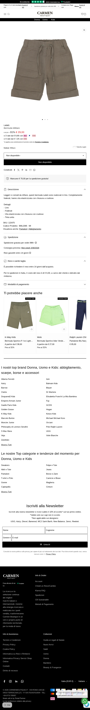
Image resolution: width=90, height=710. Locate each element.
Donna (37, 20)
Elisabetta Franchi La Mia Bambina (61, 396)
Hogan (49, 409)
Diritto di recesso (10, 671)
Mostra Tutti (6, 445)
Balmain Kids (52, 383)
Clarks (4, 392)
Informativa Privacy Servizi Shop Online (17, 660)
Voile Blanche (52, 435)
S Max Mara (6, 431)
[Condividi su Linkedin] (26, 170)
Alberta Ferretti (7, 379)
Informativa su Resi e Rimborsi (16, 654)
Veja (3, 435)
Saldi (45, 649)
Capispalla (5, 487)
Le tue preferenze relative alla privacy (17, 701)
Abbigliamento (35, 229)
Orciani (49, 422)
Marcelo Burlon (7, 418)
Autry (3, 383)
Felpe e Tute (51, 465)
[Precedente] (31, 6)
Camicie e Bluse (53, 478)
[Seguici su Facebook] (4, 681)
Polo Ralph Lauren (54, 427)
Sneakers (5, 465)
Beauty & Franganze (52, 667)
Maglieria (50, 482)
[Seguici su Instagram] (10, 681)
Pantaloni (23, 229)
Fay (47, 401)
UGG (48, 431)
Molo (39, 337)
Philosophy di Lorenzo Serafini (14, 427)
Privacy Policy (51, 554)
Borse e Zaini (52, 474)
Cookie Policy (9, 649)
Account (38, 581)
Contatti (6, 666)
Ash (48, 379)
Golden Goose (7, 409)
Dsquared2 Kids (8, 396)
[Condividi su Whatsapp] (34, 170)
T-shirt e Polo (7, 478)
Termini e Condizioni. (42, 142)
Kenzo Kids (51, 414)
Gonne (4, 482)
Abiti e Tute (6, 469)
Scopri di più (25, 6)
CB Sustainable (42, 600)
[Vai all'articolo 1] (42, 119)
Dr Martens (51, 392)
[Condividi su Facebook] (14, 170)
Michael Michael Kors (55, 418)
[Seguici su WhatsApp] (22, 681)
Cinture (49, 487)
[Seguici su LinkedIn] (16, 681)
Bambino (47, 663)
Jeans (48, 469)
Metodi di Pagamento (44, 604)
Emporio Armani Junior (11, 401)
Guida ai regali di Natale (53, 640)
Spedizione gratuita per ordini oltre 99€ (45, 6)
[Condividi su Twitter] (18, 170)
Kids (53, 20)
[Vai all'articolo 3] (47, 119)
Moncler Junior (7, 422)
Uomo (45, 20)
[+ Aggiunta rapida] (32, 329)
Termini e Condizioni (12, 640)
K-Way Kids (10, 337)
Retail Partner (20, 698)
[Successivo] (59, 6)
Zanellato (5, 440)
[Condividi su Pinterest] (22, 170)
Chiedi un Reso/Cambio (45, 586)
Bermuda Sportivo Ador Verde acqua (50, 341)
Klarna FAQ (40, 591)
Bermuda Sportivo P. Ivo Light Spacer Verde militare (18, 341)
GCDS (49, 405)
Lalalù (6, 125)
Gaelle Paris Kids (8, 405)
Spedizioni (39, 595)
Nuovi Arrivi (48, 645)
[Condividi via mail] (30, 170)
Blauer (49, 388)
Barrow (4, 388)
